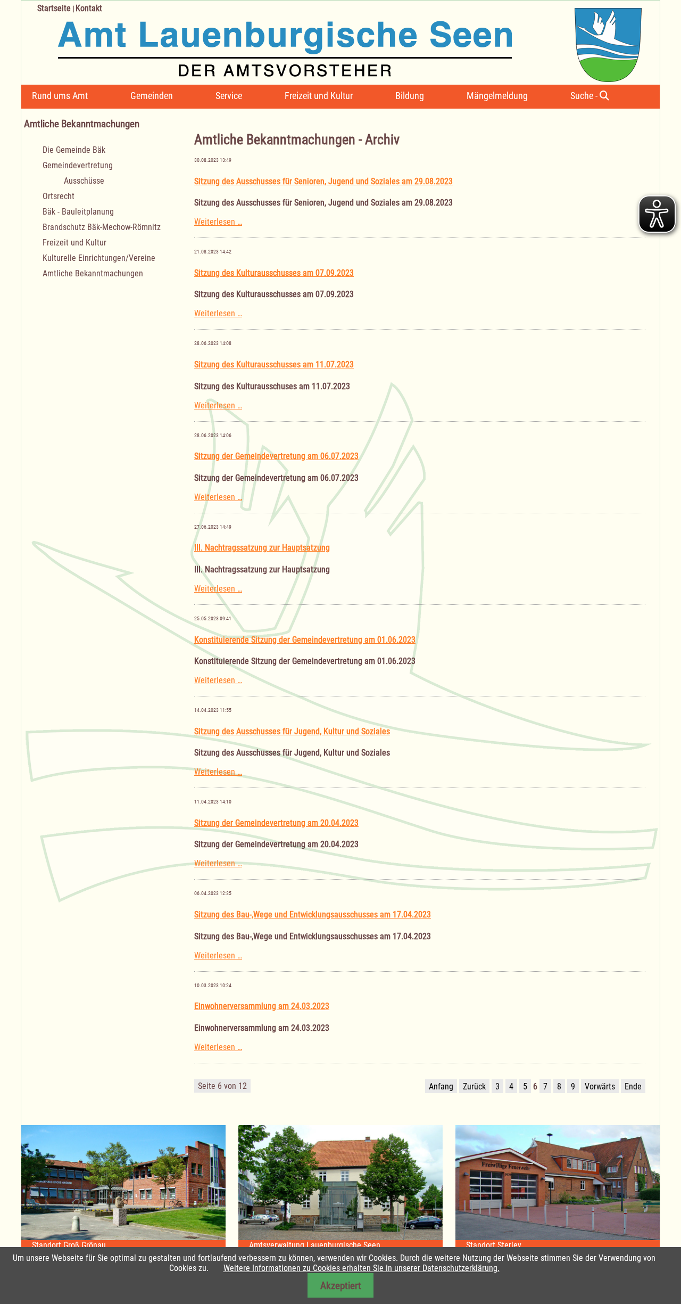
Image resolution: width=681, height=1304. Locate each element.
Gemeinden (151, 95)
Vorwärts (600, 1086)
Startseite (54, 8)
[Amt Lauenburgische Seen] (331, 41)
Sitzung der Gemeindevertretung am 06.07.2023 (276, 456)
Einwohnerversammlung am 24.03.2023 (261, 1006)
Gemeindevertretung (78, 165)
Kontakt (89, 8)
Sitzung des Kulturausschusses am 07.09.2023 (274, 273)
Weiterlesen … (218, 222)
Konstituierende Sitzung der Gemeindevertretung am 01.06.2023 (305, 640)
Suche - (585, 95)
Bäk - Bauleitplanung (78, 212)
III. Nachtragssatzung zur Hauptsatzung (262, 548)
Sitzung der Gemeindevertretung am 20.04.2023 (276, 823)
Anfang (441, 1086)
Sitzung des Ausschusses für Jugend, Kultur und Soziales (292, 731)
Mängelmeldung (497, 95)
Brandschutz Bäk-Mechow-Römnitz (102, 227)
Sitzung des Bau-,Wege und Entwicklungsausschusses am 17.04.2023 (312, 914)
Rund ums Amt (60, 95)
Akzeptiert (340, 1286)
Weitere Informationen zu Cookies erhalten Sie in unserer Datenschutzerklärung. (361, 1268)
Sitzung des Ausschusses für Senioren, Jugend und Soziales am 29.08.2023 (323, 181)
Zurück (474, 1086)
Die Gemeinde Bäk (74, 150)
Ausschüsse (84, 181)
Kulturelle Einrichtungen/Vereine (99, 258)
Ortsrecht (58, 196)
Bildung (409, 95)
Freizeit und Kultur (319, 95)
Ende (633, 1086)
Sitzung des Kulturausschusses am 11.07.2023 (274, 364)
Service (228, 95)
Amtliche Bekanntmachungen (93, 273)
